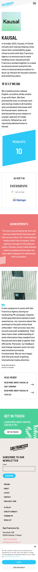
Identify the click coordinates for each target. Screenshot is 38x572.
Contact (7, 497)
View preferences (19, 567)
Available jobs (10, 501)
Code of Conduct (10, 511)
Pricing (7, 484)
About (6, 488)
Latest (7, 493)
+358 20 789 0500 (10, 539)
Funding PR (8, 516)
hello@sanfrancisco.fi (11, 542)
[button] (35, 547)
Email (5, 464)
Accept (19, 562)
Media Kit (7, 520)
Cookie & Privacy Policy (11, 556)
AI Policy (7, 507)
